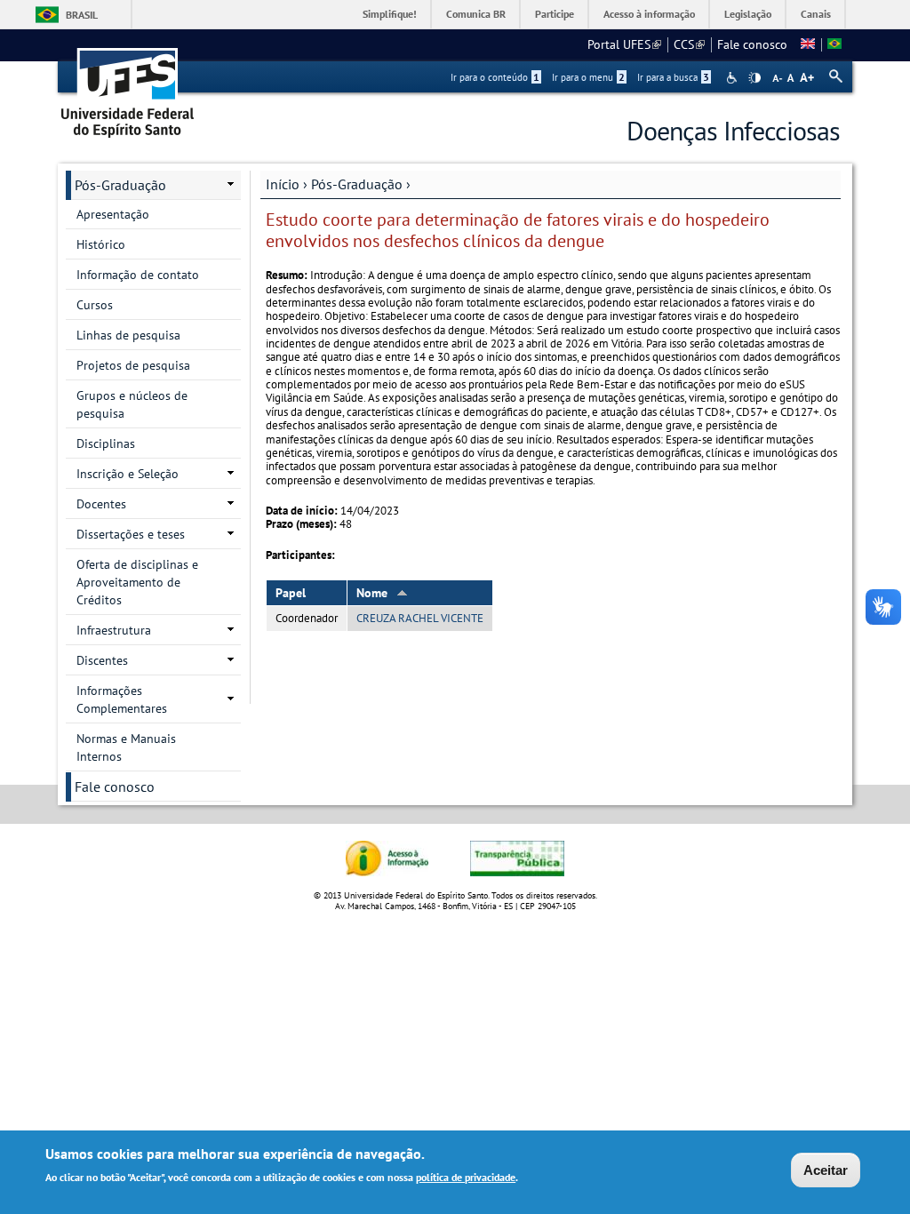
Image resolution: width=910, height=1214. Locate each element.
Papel (290, 593)
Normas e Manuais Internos (126, 747)
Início (282, 184)
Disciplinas (105, 443)
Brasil (82, 14)
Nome (371, 593)
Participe (554, 13)
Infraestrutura (113, 630)
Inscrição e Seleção (127, 474)
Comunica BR (476, 13)
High (754, 78)
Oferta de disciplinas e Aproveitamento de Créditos (137, 582)
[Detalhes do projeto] (834, 44)
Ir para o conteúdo (495, 77)
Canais (816, 13)
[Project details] (808, 44)
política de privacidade (465, 1177)
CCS (689, 44)
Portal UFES (624, 44)
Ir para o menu (588, 77)
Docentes (101, 504)
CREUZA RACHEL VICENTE (419, 618)
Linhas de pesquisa (128, 335)
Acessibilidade (733, 78)
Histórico (100, 244)
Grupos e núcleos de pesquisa (132, 404)
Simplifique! (390, 13)
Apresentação (112, 214)
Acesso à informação (649, 13)
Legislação (747, 13)
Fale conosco (752, 44)
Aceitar (825, 1170)
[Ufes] (128, 86)
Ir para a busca (673, 77)
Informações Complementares (121, 699)
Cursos (94, 305)
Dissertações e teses (130, 534)
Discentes (102, 660)
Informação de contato (137, 275)
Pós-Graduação (357, 184)
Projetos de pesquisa (133, 365)
